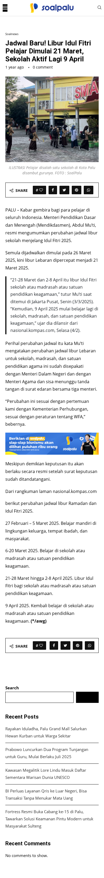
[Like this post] (41, 190)
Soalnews (11, 34)
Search (12, 687)
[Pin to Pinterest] (76, 190)
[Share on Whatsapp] (88, 190)
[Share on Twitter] (64, 190)
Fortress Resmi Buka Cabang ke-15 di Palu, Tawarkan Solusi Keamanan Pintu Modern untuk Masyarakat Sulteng (49, 819)
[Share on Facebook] (53, 190)
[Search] (99, 8)
